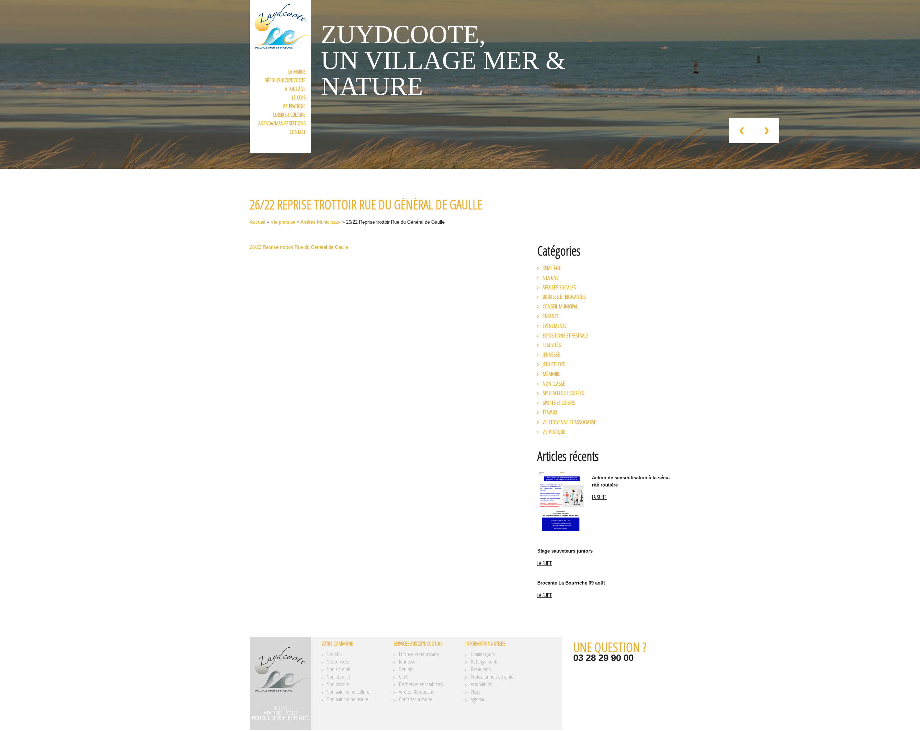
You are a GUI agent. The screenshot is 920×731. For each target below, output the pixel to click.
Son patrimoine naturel (348, 699)
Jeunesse (551, 354)
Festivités (552, 344)
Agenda (477, 699)
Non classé (554, 383)
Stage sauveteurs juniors (565, 551)
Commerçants (483, 653)
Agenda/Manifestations (281, 123)
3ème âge (552, 268)
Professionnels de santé (492, 676)
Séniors (406, 668)
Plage (475, 691)
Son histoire (338, 684)
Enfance (551, 316)
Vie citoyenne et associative (569, 422)
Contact (297, 132)
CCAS (404, 676)
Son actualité (338, 668)
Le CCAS (298, 97)
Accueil (257, 222)
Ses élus (334, 653)
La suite (599, 497)
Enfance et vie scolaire (419, 653)
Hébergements (484, 661)
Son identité (338, 676)
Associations (481, 684)
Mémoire (551, 374)
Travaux (550, 412)
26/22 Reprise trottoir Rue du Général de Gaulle (299, 247)
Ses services (338, 661)
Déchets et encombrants (421, 684)
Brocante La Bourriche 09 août (571, 583)
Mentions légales (280, 713)
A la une (550, 277)
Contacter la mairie (415, 699)
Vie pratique (294, 106)
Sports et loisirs (559, 402)
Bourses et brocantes (564, 296)
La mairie (296, 71)
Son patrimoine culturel (349, 691)
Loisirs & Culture (289, 114)
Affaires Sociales (559, 287)
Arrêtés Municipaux (320, 222)
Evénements (554, 325)
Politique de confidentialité (280, 718)
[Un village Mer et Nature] (280, 673)
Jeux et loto (554, 364)
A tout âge (295, 88)
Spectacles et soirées (563, 393)
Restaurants (481, 668)
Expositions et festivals (565, 335)
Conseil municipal (560, 306)
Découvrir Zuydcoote (284, 80)
